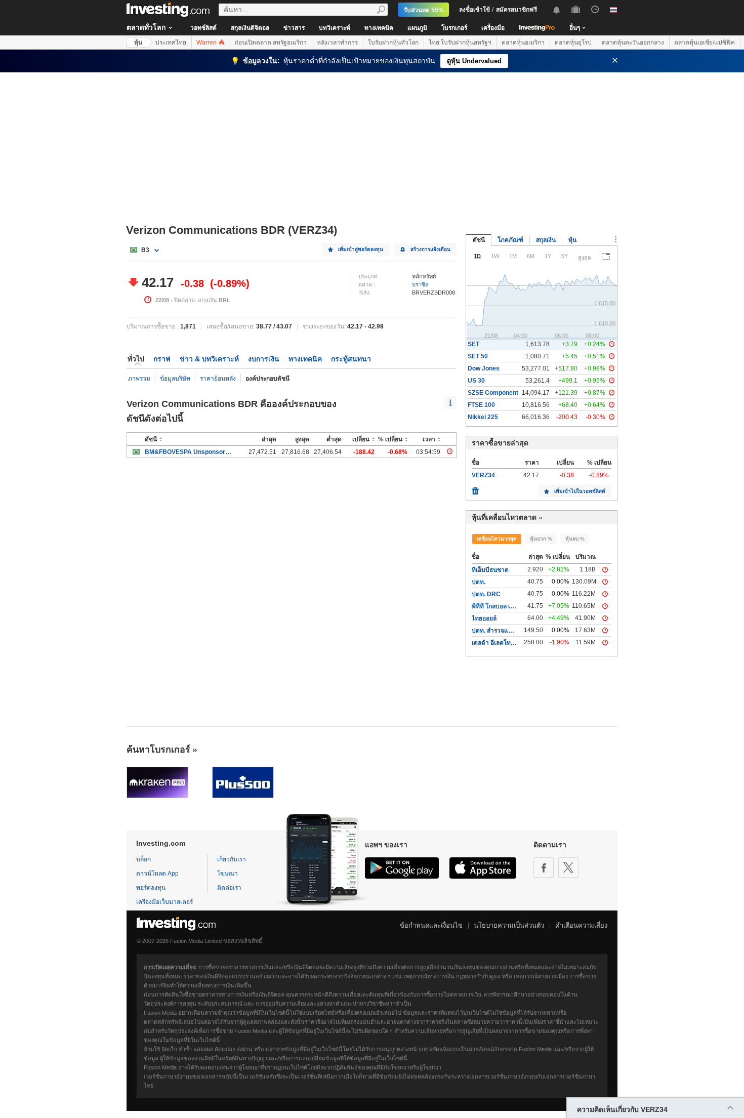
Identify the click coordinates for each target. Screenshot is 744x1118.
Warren (207, 42)
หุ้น (138, 42)
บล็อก (143, 859)
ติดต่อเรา (229, 887)
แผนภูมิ (417, 27)
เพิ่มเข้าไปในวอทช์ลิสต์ (579, 491)
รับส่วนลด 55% (424, 10)
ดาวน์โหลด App (157, 873)
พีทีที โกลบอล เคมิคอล (500, 606)
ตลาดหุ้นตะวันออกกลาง (633, 42)
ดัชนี (479, 239)
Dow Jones (484, 368)
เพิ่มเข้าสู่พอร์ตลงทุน (360, 249)
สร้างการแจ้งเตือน (430, 249)
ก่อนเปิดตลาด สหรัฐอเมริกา (271, 42)
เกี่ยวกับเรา (231, 859)
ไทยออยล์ (484, 618)
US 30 (476, 380)
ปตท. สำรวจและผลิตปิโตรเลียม (512, 630)
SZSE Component (493, 392)
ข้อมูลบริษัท (175, 378)
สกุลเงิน (546, 239)
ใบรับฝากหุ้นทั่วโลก (393, 42)
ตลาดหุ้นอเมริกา (523, 42)
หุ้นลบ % (575, 539)
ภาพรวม (139, 378)
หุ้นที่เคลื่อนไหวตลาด (504, 517)
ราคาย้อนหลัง (218, 378)
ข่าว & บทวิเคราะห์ (209, 359)
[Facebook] (543, 867)
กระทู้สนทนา (351, 359)
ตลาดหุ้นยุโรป (573, 42)
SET (473, 344)
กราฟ (162, 359)
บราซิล (420, 284)
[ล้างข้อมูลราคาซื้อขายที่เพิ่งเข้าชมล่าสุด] (475, 488)
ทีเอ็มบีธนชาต (490, 569)
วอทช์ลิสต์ (203, 27)
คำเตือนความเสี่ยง (581, 925)
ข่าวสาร (294, 27)
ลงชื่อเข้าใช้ (474, 9)
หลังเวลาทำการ (337, 42)
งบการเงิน (263, 359)
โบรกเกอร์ (454, 27)
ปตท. (478, 582)
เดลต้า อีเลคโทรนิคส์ (498, 642)
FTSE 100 (481, 404)
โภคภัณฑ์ (510, 239)
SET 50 (478, 356)
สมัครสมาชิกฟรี (516, 9)
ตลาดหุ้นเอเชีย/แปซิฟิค (704, 42)
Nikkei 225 (483, 417)
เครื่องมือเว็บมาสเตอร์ (164, 901)
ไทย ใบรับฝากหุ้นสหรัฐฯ (460, 42)
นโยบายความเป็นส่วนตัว (509, 925)
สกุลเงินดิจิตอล (250, 27)
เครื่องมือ (493, 27)
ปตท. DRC (486, 594)
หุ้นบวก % (541, 539)
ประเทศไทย (170, 42)
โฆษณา (227, 873)
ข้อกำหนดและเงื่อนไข (431, 925)
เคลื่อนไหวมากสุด (497, 539)
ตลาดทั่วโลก (146, 27)
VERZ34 (483, 475)
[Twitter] (568, 867)
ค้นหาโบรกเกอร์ (158, 749)
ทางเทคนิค (378, 27)
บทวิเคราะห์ (334, 27)
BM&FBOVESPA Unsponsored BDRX (188, 452)
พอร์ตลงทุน (151, 887)
